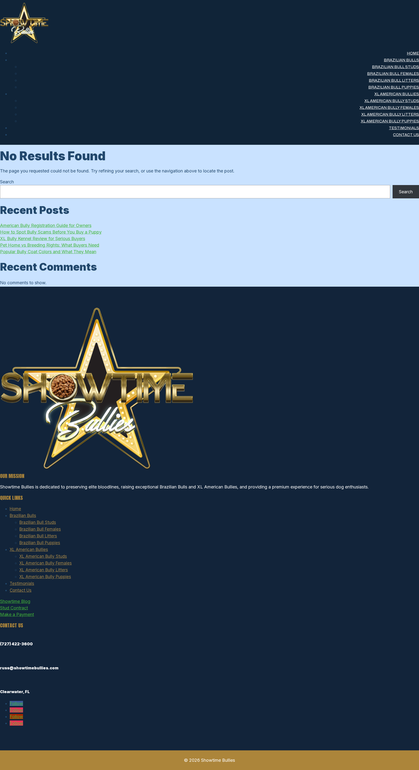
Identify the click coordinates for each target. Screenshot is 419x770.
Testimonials (404, 128)
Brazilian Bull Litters (394, 80)
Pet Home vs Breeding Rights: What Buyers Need (49, 245)
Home (413, 53)
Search (7, 181)
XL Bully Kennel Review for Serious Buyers (42, 238)
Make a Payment (17, 614)
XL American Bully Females (389, 107)
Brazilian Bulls (401, 60)
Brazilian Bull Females (393, 74)
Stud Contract (14, 607)
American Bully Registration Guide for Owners (45, 225)
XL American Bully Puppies (390, 121)
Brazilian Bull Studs (395, 67)
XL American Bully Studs (391, 101)
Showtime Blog (15, 601)
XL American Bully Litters (390, 114)
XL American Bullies (396, 94)
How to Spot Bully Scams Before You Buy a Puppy (51, 232)
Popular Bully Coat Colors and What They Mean (48, 251)
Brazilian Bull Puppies (393, 87)
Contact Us (406, 135)
